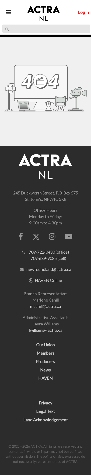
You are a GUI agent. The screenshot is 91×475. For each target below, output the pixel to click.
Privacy (45, 402)
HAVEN (45, 378)
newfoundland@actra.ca (48, 269)
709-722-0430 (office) (49, 252)
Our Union (45, 344)
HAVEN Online (48, 280)
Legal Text (45, 411)
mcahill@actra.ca (45, 306)
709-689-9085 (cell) (48, 258)
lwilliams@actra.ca (45, 330)
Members (45, 353)
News (45, 369)
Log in (83, 12)
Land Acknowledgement (45, 419)
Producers (45, 361)
